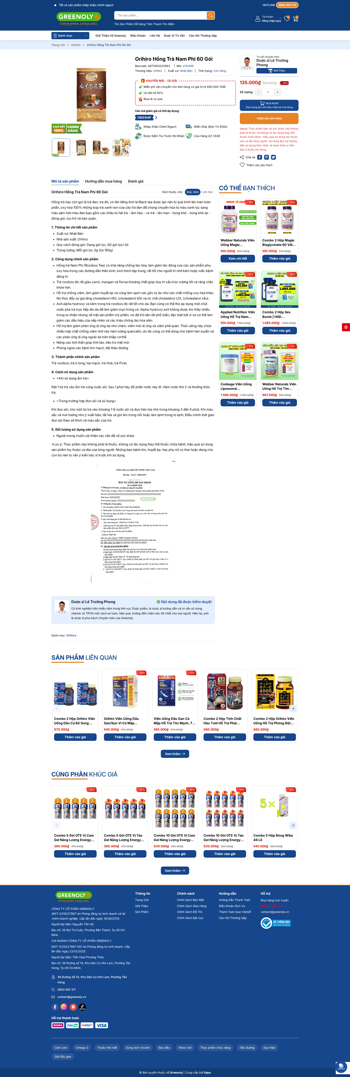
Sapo (207, 1072)
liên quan (84, 657)
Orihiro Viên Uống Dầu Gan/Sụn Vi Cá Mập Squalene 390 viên (121, 723)
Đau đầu (164, 1047)
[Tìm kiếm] (210, 15)
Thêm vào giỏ (279, 258)
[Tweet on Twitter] (273, 157)
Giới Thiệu (279, 70)
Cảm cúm (60, 1047)
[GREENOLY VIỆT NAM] (78, 18)
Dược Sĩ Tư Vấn (174, 35)
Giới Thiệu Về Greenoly (110, 35)
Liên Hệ (155, 35)
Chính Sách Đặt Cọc (190, 918)
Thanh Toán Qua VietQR (235, 911)
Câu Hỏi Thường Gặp (203, 35)
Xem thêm (172, 754)
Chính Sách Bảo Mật (190, 900)
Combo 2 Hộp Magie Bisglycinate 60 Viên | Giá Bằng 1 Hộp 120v (279, 244)
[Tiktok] (82, 1007)
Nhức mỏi (185, 1047)
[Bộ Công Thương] (276, 922)
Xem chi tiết (237, 258)
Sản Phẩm (141, 911)
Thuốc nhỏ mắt (107, 1047)
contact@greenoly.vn (72, 996)
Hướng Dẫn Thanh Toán (234, 900)
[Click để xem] (91, 95)
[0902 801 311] (281, 5)
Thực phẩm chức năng (215, 1047)
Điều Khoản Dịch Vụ (232, 906)
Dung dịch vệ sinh (138, 1047)
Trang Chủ (142, 900)
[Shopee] (73, 1007)
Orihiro (71, 635)
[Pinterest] (266, 157)
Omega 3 (82, 1047)
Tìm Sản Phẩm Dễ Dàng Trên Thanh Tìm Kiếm (144, 24)
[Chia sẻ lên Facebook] (259, 157)
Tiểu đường (247, 1047)
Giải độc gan (62, 1056)
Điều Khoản (138, 35)
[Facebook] (55, 1007)
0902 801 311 (67, 989)
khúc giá (84, 774)
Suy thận (269, 1047)
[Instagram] (64, 1007)
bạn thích (247, 188)
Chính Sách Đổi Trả (189, 911)
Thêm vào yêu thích (259, 165)
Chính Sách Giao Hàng (192, 906)
